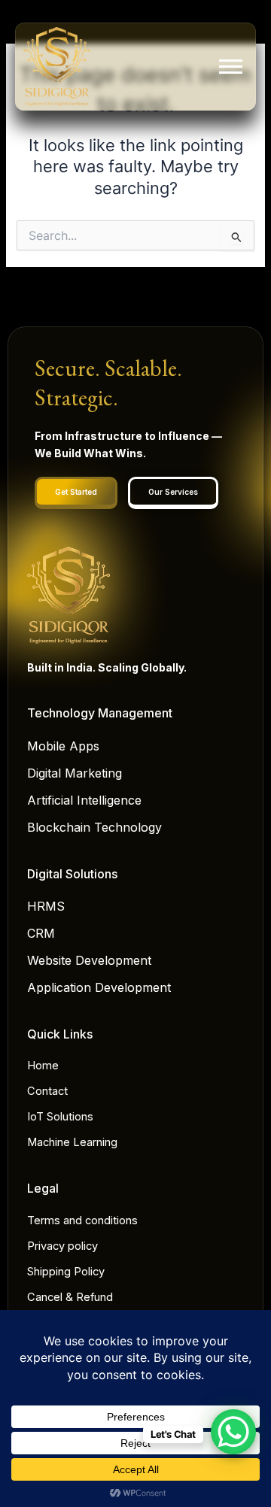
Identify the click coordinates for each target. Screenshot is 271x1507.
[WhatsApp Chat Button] (233, 1431)
